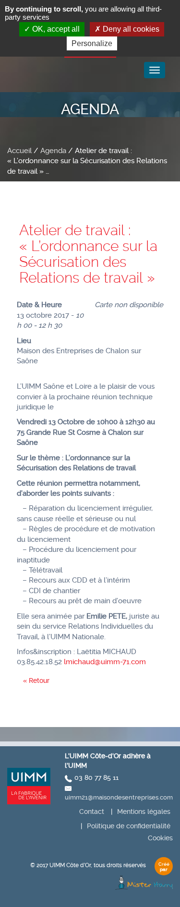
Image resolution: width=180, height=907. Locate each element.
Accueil (19, 150)
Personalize (92, 43)
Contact (91, 811)
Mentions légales (143, 811)
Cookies (160, 838)
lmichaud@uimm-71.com (105, 661)
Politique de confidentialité (128, 826)
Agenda (53, 150)
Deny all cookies (130, 29)
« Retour (36, 680)
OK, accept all (55, 29)
